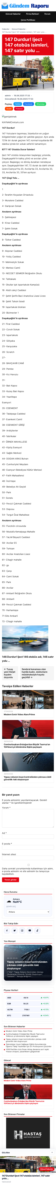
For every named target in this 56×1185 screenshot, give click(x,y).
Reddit (9, 109)
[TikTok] (37, 930)
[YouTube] (30, 930)
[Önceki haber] (42, 949)
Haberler (5, 29)
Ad (4, 833)
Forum (47, 14)
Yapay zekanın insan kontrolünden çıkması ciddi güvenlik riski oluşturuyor (26, 1040)
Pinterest (19, 109)
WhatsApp (40, 104)
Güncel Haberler (13, 14)
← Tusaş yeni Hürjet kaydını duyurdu (9, 673)
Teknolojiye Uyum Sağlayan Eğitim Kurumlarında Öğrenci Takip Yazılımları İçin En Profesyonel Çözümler (29, 1045)
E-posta (7, 843)
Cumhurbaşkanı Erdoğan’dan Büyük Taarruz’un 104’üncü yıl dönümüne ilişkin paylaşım (25, 1035)
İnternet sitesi (9, 854)
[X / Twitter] (14, 930)
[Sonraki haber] (47, 949)
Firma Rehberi (32, 14)
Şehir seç (11, 906)
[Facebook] (7, 930)
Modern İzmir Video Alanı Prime (19, 1031)
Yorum (6, 807)
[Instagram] (22, 930)
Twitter (17, 104)
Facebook (28, 104)
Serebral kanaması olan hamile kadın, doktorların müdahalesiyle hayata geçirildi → (34, 673)
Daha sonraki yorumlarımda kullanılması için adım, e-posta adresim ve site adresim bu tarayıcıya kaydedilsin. (27, 871)
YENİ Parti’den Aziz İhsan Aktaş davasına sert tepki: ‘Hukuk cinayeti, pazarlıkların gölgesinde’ (27, 1050)
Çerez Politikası (28, 20)
